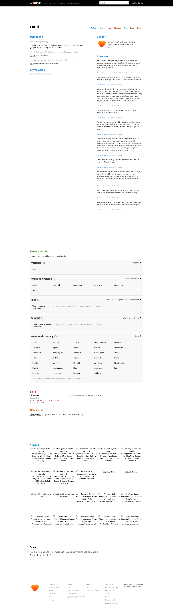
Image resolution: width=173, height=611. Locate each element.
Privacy (107, 597)
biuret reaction (119, 363)
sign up (39, 256)
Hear (132, 28)
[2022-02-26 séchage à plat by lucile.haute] (41, 495)
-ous (34, 342)
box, (35, 400)
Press (51, 590)
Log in (32, 256)
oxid (108, 47)
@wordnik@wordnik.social (76, 597)
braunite (35, 373)
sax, (31, 402)
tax (34, 402)
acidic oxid (36, 347)
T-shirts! (51, 600)
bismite (55, 363)
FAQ (50, 597)
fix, (44, 400)
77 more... (42, 402)
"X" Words (34, 395)
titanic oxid (98, 285)
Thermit (76, 342)
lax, (52, 400)
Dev (88, 584)
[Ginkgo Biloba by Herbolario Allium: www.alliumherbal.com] (109, 471)
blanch (75, 368)
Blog (69, 587)
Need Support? (110, 590)
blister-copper (99, 368)
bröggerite (77, 373)
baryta (116, 357)
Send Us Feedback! (112, 587)
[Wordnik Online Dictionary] (35, 3)
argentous (77, 352)
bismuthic (76, 363)
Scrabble (34, 555)
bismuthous (98, 363)
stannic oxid (77, 285)
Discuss (117, 28)
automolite (98, 357)
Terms (107, 593)
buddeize (97, 373)
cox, (38, 400)
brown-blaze (57, 373)
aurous (76, 357)
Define (93, 28)
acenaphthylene (100, 342)
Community (47, 3)
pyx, (58, 400)
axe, (31, 400)
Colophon (52, 593)
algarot (55, 347)
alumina (97, 347)
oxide (34, 269)
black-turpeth (58, 368)
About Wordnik (54, 587)
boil (115, 368)
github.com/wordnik (93, 590)
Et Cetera (109, 584)
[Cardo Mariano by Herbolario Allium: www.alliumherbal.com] (131, 471)
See (125, 28)
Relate (102, 28)
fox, (46, 400)
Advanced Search (111, 603)
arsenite (117, 352)
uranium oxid (119, 285)
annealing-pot (58, 352)
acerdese (117, 342)
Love (139, 28)
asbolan (35, 357)
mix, (55, 400)
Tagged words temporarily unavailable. (42, 325)
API (88, 587)
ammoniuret (36, 352)
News (70, 584)
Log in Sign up (137, 3)
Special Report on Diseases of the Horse (108, 73)
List (109, 28)
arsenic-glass (99, 352)
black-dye (36, 368)
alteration (76, 347)
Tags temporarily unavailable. (38, 307)
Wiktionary (37, 60)
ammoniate (118, 347)
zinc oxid (35, 290)
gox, (49, 400)
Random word (73, 3)
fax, (41, 400)
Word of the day (60, 3)
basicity (35, 363)
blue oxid (56, 285)
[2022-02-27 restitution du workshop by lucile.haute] (63, 495)
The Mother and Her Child (104, 84)
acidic (34, 285)
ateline (55, 357)
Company (53, 584)
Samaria (56, 342)
